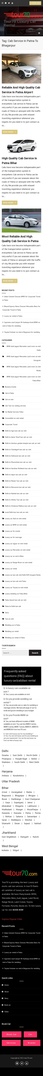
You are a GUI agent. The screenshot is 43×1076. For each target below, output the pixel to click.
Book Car (12, 1034)
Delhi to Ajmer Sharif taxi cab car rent (18, 437)
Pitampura (6, 758)
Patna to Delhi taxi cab (13, 606)
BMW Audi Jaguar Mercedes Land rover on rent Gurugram (24, 358)
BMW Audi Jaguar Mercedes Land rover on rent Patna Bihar (24, 379)
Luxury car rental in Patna (13, 316)
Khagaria (19, 806)
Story (7, 612)
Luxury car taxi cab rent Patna (15, 581)
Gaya (7, 802)
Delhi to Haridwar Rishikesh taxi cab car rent (20, 468)
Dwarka (5, 755)
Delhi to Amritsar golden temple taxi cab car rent (22, 443)
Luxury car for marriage (13, 537)
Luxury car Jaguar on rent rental (16, 543)
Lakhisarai (32, 806)
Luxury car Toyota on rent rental (16, 587)
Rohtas (8, 816)
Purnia (37, 813)
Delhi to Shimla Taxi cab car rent (16, 500)
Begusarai (6, 795)
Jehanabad (6, 806)
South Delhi (19, 762)
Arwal (4, 792)
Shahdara (6, 762)
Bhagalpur (19, 795)
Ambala (5, 775)
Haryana (7, 771)
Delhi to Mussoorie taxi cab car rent (17, 487)
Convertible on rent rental (14, 418)
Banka (29, 792)
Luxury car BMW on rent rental (16, 525)
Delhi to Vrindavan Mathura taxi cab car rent (20, 506)
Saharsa (19, 816)
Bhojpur (31, 795)
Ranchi (36, 836)
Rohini (34, 758)
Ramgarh (24, 836)
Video (6, 1012)
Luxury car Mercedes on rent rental (17, 550)
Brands (32, 1042)
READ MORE (8, 132)
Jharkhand (9, 833)
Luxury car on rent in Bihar (14, 556)
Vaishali (37, 823)
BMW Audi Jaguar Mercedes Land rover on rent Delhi (24, 348)
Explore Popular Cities (12, 919)
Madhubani (7, 809)
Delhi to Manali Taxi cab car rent (16, 481)
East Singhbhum (9, 836)
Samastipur (32, 816)
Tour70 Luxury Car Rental (20, 23)
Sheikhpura (16, 819)
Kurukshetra (18, 775)
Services (11, 1042)
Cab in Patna (9, 393)
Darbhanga (16, 799)
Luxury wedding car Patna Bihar (16, 594)
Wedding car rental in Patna (15, 638)
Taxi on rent (9, 619)
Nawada (17, 813)
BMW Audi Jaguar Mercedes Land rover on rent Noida (24, 369)
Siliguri (16, 850)
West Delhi (34, 762)
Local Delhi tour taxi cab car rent (16, 512)
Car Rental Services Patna (14, 412)
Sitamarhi (6, 823)
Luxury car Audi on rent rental (15, 518)
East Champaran (32, 799)
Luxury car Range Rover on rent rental (18, 562)
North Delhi (31, 755)
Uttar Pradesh (11, 781)
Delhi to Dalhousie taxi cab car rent (17, 456)
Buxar (4, 799)
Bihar (5, 788)
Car (30, 1034)
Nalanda (6, 813)
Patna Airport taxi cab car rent (15, 600)
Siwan (17, 823)
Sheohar (28, 819)
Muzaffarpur (32, 809)
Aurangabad (16, 792)
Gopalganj (18, 802)
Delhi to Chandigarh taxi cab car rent (18, 449)
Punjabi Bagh (21, 758)
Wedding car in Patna (12, 625)
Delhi (5, 751)
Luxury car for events (12, 531)
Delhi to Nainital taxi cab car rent (16, 493)
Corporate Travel (11, 424)
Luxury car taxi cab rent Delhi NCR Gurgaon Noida (22, 575)
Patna (28, 813)
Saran (4, 819)
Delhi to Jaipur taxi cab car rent (16, 474)
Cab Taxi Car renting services (15, 406)
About (6, 992)
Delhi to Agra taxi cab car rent (15, 431)
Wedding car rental (12, 631)
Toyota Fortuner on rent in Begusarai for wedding (22, 332)
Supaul (27, 823)
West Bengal (10, 846)
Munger (19, 809)
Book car (36, 3)
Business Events (10, 387)
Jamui (29, 802)
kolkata (5, 850)
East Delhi (17, 755)
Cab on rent (9, 399)
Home (6, 985)
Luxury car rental (11, 569)
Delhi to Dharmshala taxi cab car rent (18, 462)
